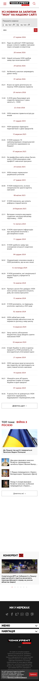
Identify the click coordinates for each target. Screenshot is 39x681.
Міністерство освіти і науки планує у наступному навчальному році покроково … (17, 173)
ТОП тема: (14, 424)
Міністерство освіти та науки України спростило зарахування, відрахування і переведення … (21, 396)
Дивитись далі (18, 406)
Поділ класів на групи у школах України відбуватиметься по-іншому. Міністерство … (20, 86)
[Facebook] (12, 615)
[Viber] (32, 615)
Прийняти (33, 674)
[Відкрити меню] (4, 3)
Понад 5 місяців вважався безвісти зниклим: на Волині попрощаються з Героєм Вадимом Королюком (22, 484)
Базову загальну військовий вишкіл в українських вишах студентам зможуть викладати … (19, 216)
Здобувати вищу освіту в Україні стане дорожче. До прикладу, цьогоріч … (19, 188)
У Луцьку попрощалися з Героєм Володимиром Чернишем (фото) (23, 473)
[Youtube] (22, 615)
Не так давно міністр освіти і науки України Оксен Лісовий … (20, 305)
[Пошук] (35, 30)
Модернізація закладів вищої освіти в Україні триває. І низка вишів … (20, 261)
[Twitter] (17, 615)
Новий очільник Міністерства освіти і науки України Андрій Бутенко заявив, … (19, 59)
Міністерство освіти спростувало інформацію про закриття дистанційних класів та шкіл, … (20, 232)
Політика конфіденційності (17, 677)
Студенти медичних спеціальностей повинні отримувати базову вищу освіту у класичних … (20, 247)
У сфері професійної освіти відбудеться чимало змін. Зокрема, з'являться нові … (21, 159)
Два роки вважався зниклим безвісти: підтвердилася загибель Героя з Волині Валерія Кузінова (23, 462)
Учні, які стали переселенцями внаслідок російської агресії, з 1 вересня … (20, 319)
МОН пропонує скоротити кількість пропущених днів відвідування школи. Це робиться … (21, 291)
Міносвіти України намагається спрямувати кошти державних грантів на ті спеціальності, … (21, 275)
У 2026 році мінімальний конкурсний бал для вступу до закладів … (20, 114)
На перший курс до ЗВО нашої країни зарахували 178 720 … (20, 143)
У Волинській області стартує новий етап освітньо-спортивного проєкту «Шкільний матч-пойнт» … (20, 72)
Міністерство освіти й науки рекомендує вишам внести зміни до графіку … (20, 45)
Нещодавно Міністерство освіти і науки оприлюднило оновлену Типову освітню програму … (20, 350)
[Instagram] (27, 615)
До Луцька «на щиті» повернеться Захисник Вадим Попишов (17, 451)
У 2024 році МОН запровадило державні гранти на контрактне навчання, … (21, 334)
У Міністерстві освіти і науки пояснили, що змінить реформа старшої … (19, 202)
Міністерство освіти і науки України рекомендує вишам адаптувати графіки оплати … (20, 365)
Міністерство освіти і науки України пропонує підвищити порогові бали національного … (20, 128)
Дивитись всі (18, 493)
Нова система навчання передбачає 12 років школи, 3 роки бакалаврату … (18, 100)
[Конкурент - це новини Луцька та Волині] (19, 643)
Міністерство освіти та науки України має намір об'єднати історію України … (18, 380)
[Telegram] (7, 615)
